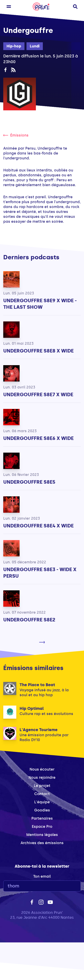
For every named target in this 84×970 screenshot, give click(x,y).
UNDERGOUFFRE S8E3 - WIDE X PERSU (39, 572)
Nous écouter (42, 769)
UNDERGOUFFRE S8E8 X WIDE (38, 351)
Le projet (42, 785)
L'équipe (42, 802)
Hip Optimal (32, 708)
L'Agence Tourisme (38, 729)
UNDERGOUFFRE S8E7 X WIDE (38, 394)
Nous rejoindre (42, 777)
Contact (42, 794)
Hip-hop (14, 46)
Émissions (19, 135)
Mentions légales (42, 834)
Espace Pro (42, 826)
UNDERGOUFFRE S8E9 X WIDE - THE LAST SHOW (40, 304)
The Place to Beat (37, 684)
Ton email (42, 876)
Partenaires (42, 818)
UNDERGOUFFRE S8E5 (29, 482)
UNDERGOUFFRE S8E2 (29, 620)
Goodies (42, 810)
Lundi (35, 46)
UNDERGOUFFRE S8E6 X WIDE (38, 438)
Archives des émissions (42, 843)
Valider (66, 886)
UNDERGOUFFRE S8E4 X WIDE (38, 526)
